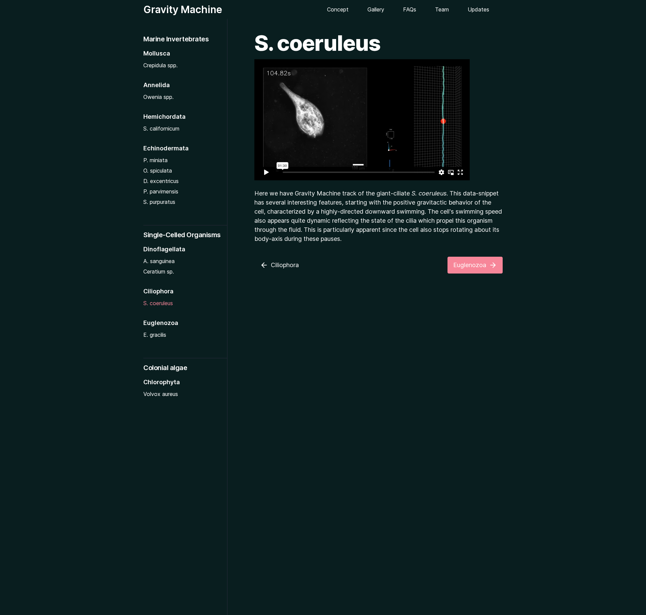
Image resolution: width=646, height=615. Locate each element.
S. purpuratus (159, 201)
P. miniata (155, 160)
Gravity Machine (182, 9)
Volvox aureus (160, 394)
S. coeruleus (158, 303)
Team (442, 9)
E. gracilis (154, 334)
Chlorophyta (161, 382)
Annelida (156, 84)
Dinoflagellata (164, 249)
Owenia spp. (158, 97)
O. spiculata (157, 170)
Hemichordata (164, 116)
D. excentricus (161, 181)
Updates (478, 9)
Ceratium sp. (158, 271)
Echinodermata (165, 148)
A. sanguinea (159, 261)
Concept (338, 9)
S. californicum (161, 128)
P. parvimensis (160, 191)
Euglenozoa (160, 322)
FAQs (409, 9)
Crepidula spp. (160, 65)
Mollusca (156, 53)
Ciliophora (158, 291)
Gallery (375, 9)
